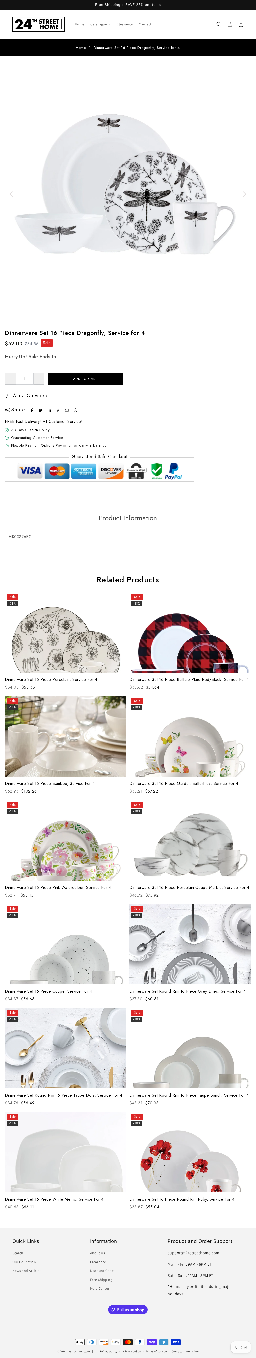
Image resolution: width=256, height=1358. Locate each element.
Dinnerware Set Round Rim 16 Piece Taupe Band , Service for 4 (189, 1095)
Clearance (98, 1262)
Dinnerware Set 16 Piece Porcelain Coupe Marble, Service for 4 (189, 887)
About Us (97, 1253)
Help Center (100, 1288)
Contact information (185, 1351)
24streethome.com (79, 1351)
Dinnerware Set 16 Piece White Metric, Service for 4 (54, 1199)
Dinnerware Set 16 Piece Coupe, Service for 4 (48, 991)
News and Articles (26, 1270)
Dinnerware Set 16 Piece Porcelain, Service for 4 (51, 679)
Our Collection (24, 1262)
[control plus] (39, 379)
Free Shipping (101, 1279)
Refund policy (109, 1351)
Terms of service (156, 1351)
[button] (101, 24)
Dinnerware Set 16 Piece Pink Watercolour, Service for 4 (58, 887)
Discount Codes (103, 1270)
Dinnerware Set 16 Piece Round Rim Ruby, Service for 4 (182, 1199)
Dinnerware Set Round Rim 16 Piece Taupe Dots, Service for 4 (63, 1095)
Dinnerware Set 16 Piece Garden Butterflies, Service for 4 (184, 783)
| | (93, 1351)
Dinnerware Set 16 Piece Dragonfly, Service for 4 (137, 47)
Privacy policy (131, 1351)
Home (81, 47)
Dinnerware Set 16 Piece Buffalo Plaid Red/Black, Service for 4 (189, 679)
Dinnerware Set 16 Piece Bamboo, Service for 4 (50, 783)
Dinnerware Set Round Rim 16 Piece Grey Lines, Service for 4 (188, 991)
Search (18, 1253)
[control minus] (10, 379)
